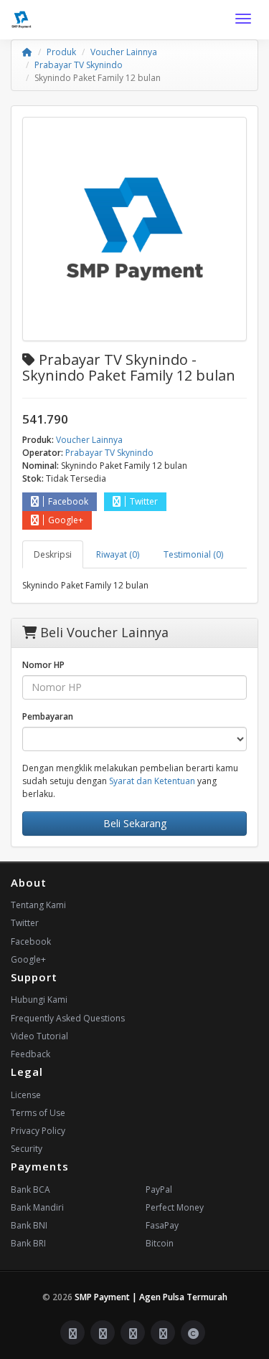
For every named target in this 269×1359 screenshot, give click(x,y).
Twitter (144, 501)
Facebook (68, 501)
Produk (61, 52)
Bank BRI (28, 1243)
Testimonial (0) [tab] (193, 554)
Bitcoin (160, 1243)
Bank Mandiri (37, 1207)
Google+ (65, 520)
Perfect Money (175, 1207)
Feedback (30, 1054)
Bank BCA (30, 1189)
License (26, 1095)
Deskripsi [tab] (53, 554)
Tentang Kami (38, 905)
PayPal (159, 1189)
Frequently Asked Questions (68, 1018)
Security (26, 1149)
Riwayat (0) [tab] (117, 554)
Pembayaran (47, 716)
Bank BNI (29, 1225)
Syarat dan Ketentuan (152, 781)
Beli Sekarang (134, 823)
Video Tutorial (39, 1036)
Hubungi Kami (39, 999)
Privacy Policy (38, 1131)
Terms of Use (38, 1113)
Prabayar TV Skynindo (78, 65)
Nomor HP (43, 665)
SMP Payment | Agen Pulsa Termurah (151, 1297)
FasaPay (162, 1225)
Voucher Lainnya (123, 52)
